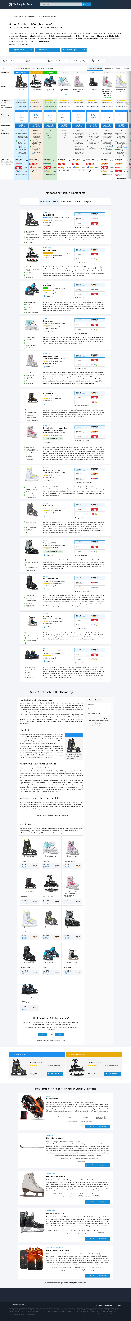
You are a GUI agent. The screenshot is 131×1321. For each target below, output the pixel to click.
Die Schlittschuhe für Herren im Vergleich (57, 1230)
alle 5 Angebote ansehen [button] (84, 482)
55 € (41, 791)
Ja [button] (42, 1035)
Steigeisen (103, 1111)
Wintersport (50, 1096)
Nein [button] (59, 1035)
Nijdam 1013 (56, 746)
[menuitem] (9, 16)
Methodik (2, 116)
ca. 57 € (42, 757)
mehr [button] (20, 139)
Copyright (11, 1305)
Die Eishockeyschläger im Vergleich (62, 1155)
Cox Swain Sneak (43, 746)
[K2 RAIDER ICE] (19, 1067)
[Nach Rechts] (10, 68)
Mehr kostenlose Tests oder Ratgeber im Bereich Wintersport (65, 1088)
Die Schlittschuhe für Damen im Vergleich (62, 1193)
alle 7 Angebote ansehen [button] (84, 591)
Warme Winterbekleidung (54, 1247)
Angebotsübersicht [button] (21, 174)
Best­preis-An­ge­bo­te (47, 743)
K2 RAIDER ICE (70, 755)
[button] (21, 50)
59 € (39, 783)
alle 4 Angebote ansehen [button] (84, 227)
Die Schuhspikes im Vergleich (54, 1116)
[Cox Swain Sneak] (76, 1067)
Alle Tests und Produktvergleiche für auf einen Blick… (65, 1283)
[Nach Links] (3, 68)
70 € (79, 787)
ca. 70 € (27, 755)
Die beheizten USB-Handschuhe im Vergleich (62, 1267)
